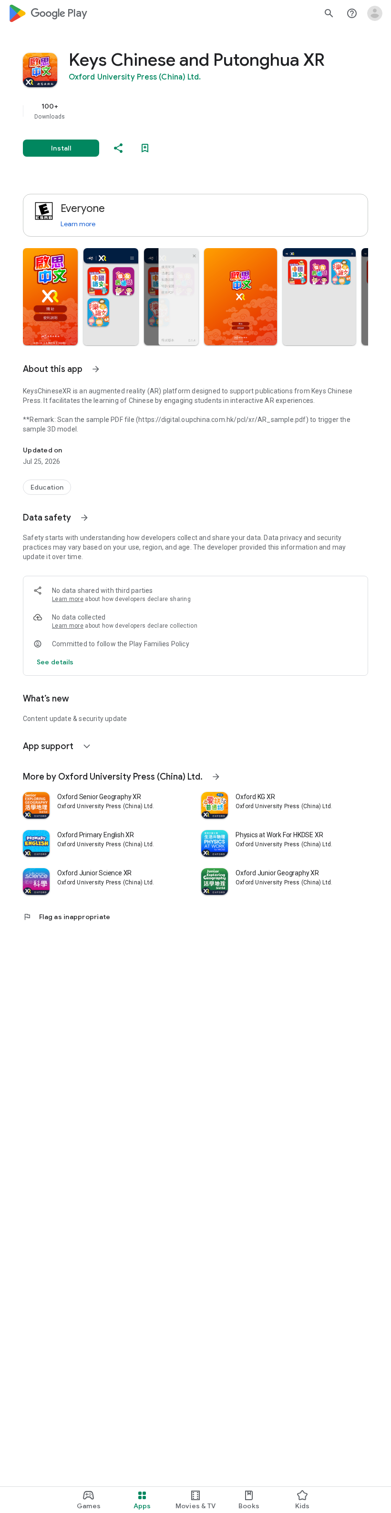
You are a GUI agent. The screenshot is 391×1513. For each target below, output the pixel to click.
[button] (50, 296)
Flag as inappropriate (66, 916)
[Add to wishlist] (145, 148)
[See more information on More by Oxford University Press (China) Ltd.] (216, 776)
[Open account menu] (374, 13)
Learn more (78, 224)
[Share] (118, 148)
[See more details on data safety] (55, 662)
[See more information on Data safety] (84, 517)
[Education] (47, 487)
